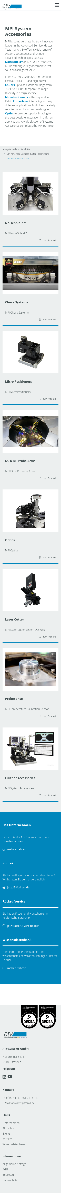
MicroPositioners (16, 97)
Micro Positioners (18, 381)
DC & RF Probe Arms (20, 461)
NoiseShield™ (15, 223)
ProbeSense (14, 699)
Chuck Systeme (16, 302)
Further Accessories (20, 778)
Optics (10, 540)
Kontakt (9, 863)
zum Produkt (49, 240)
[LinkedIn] (5, 1077)
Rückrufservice (14, 901)
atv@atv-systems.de (23, 1103)
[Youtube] (9, 1077)
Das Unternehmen (17, 825)
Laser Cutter (14, 619)
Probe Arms (20, 101)
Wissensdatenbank (17, 940)
